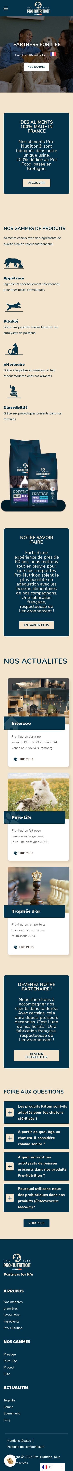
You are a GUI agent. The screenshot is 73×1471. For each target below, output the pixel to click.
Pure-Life (10, 1361)
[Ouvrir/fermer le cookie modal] (10, 1461)
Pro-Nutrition (13, 1328)
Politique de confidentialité (25, 1447)
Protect (9, 1367)
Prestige (10, 1354)
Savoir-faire (12, 1315)
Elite (7, 1374)
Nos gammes (36, 67)
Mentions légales (19, 1440)
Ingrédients (11, 1321)
